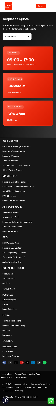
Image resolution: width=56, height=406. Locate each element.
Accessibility (6, 377)
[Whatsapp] (44, 362)
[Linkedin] (33, 362)
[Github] (39, 362)
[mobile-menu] (49, 6)
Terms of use (7, 374)
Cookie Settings (20, 377)
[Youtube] (22, 362)
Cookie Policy (35, 374)
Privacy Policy (21, 374)
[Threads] (16, 362)
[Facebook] (4, 362)
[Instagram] (10, 362)
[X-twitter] (27, 362)
